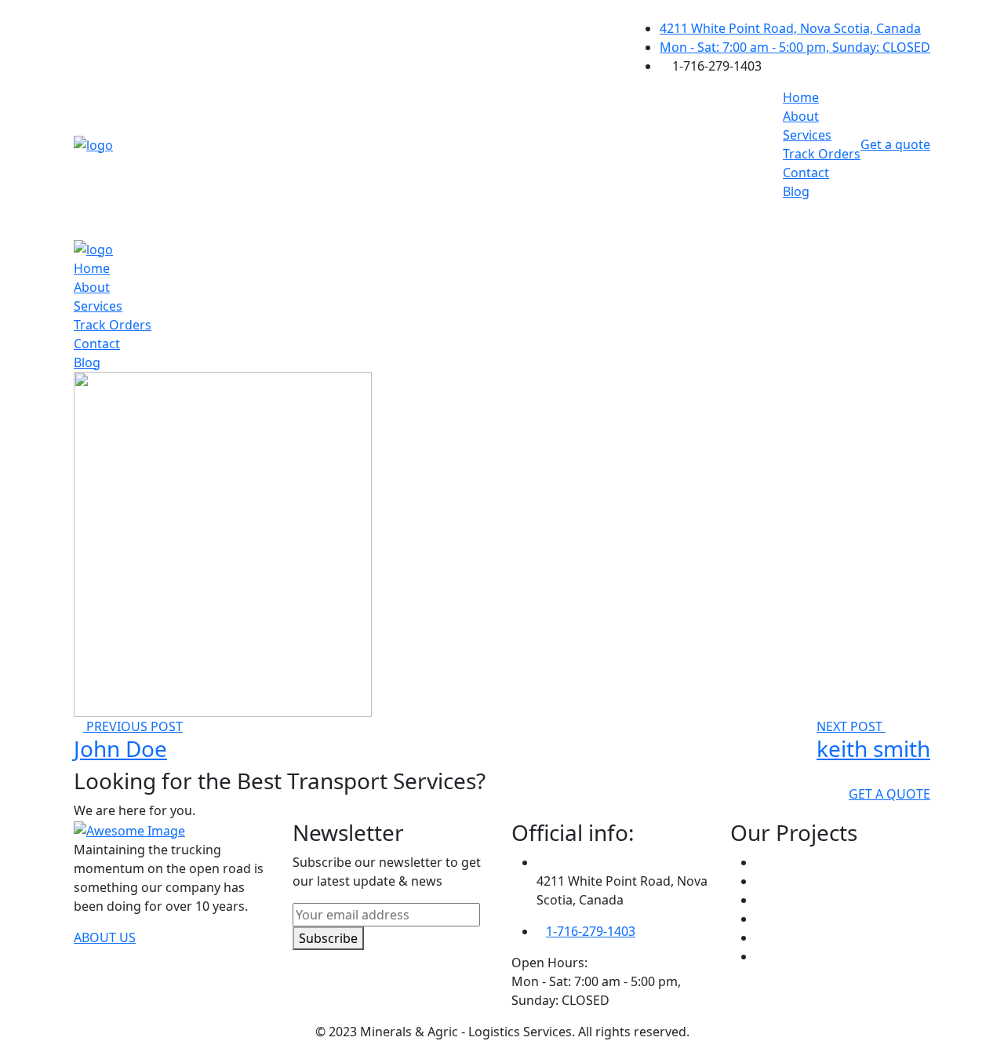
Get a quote (895, 144)
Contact (806, 172)
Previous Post (133, 726)
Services (807, 135)
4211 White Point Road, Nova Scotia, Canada (790, 28)
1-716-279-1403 (590, 931)
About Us (105, 937)
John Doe (120, 748)
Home (801, 97)
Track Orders (821, 153)
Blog (796, 191)
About (801, 116)
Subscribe (328, 938)
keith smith (873, 748)
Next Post (851, 726)
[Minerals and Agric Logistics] (93, 143)
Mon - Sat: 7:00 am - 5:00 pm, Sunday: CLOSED (795, 47)
